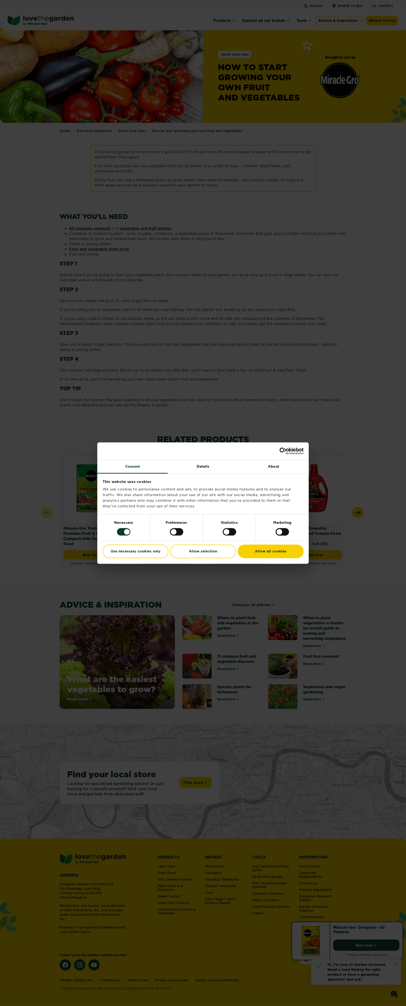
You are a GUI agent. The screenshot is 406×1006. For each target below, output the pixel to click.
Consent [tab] (132, 466)
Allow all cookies (270, 551)
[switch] (176, 532)
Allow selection (203, 551)
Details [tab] (203, 466)
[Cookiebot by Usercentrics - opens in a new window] (283, 450)
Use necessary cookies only (135, 551)
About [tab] (273, 466)
